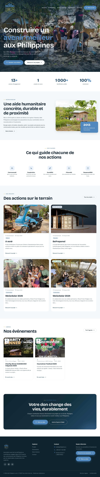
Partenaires (71, 7)
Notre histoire (61, 7)
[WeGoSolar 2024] (73, 285)
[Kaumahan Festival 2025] (50, 359)
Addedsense (42, 473)
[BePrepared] (73, 231)
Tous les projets (88, 197)
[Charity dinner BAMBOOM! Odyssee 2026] (18, 359)
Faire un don (91, 7)
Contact (79, 7)
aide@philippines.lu (61, 447)
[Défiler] (50, 70)
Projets (44, 7)
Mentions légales (84, 473)
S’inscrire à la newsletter (84, 453)
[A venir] (26, 231)
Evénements (51, 7)
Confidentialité (93, 473)
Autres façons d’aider (58, 422)
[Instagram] (8, 464)
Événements (35, 449)
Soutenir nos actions (14, 62)
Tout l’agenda (88, 330)
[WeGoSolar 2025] (26, 285)
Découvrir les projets (33, 62)
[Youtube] (12, 464)
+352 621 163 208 (60, 450)
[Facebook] (5, 464)
